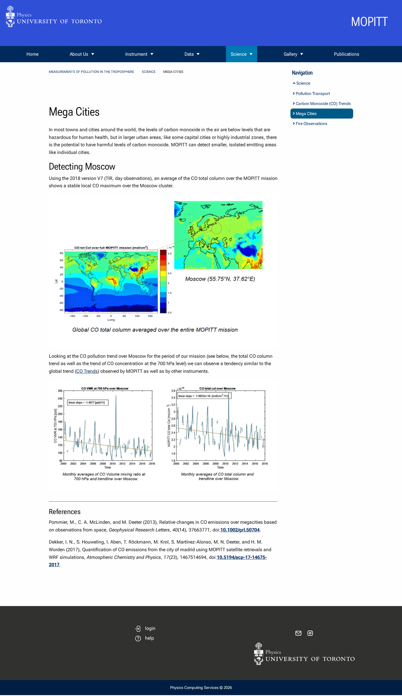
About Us (79, 54)
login (150, 628)
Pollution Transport (312, 93)
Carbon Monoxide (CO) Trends (323, 103)
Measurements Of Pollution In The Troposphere (91, 72)
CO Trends (87, 371)
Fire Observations (311, 123)
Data (189, 54)
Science (239, 54)
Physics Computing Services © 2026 (201, 687)
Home (32, 54)
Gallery (290, 54)
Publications (346, 54)
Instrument (136, 54)
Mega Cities (306, 113)
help (149, 638)
